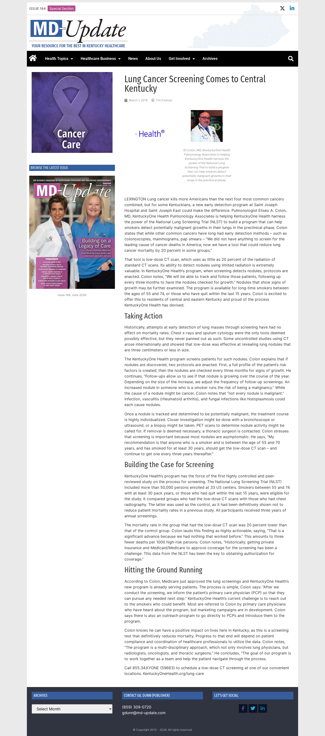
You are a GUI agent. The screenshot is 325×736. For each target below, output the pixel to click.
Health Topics (56, 58)
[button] (291, 59)
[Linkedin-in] (292, 8)
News (133, 58)
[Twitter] (253, 708)
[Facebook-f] (243, 708)
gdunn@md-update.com (144, 712)
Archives (209, 58)
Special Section (61, 8)
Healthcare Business (98, 58)
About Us (153, 58)
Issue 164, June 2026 (72, 295)
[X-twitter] (282, 8)
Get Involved (179, 58)
